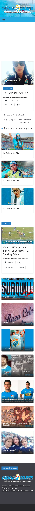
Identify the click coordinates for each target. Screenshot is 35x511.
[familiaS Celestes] (17, 442)
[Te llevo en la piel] (17, 314)
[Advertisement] (17, 40)
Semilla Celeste (8, 348)
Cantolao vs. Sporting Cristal (14, 115)
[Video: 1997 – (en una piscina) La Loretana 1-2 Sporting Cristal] (17, 235)
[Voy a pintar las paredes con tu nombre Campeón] (17, 417)
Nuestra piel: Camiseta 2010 (13, 399)
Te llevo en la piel (9, 323)
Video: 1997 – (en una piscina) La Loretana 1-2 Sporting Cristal (16, 251)
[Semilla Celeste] (17, 340)
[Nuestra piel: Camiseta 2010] (17, 391)
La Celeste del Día (11, 153)
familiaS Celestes (9, 451)
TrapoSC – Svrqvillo (9, 297)
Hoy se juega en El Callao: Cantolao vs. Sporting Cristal (17, 121)
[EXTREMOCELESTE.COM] (17, 473)
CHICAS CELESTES (8, 88)
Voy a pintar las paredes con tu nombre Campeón (17, 424)
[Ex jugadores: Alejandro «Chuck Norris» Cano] (17, 366)
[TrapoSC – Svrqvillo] (17, 289)
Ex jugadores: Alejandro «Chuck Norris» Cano (17, 373)
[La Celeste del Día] (17, 134)
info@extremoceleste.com (21, 490)
